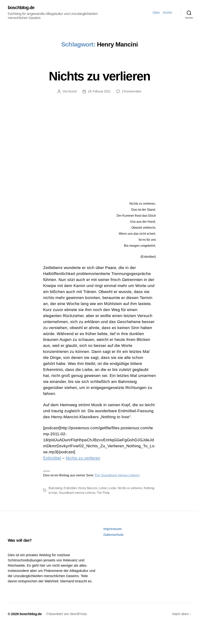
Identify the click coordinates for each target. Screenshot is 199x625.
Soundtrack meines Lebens (77, 492)
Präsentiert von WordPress (66, 614)
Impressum (112, 529)
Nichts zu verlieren (99, 76)
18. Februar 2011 (99, 91)
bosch (73, 91)
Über (156, 13)
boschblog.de (21, 7)
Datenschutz (113, 535)
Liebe (112, 488)
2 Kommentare (131, 91)
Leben (103, 488)
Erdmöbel (52, 458)
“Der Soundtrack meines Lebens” (117, 475)
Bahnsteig (55, 488)
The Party (103, 492)
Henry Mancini (87, 488)
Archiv (167, 13)
